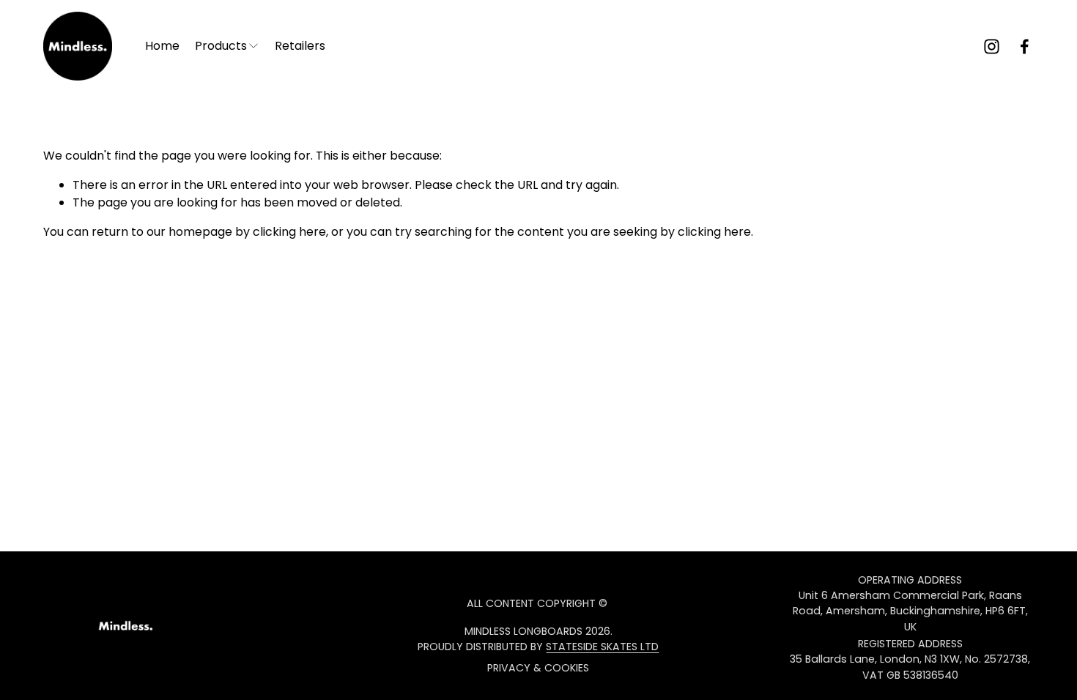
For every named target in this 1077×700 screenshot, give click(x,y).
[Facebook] (1024, 46)
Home (162, 45)
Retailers (300, 45)
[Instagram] (991, 46)
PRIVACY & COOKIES (538, 667)
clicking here (289, 231)
